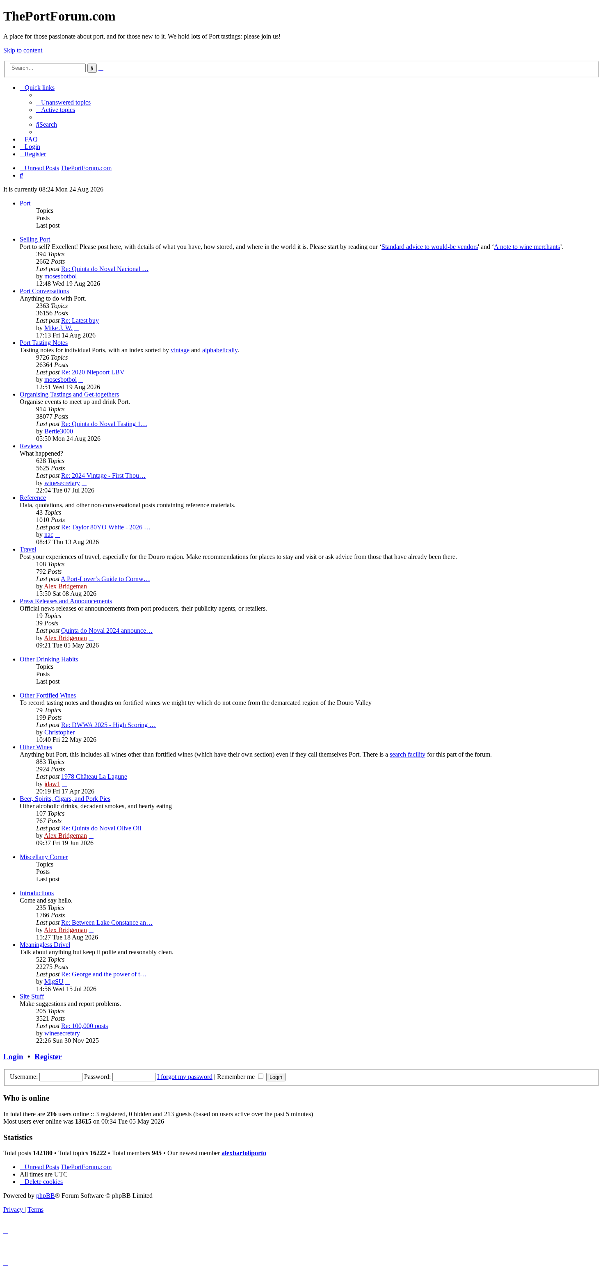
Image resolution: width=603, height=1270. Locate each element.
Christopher (59, 732)
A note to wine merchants (527, 246)
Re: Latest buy (80, 320)
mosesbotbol (60, 276)
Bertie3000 (58, 431)
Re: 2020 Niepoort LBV (93, 372)
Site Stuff (32, 996)
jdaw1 (52, 783)
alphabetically (220, 350)
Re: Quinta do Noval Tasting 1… (104, 423)
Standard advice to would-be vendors (429, 246)
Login (13, 1056)
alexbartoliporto (244, 1152)
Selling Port (35, 239)
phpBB (45, 1195)
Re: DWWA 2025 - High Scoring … (108, 724)
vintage (180, 350)
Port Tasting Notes (44, 342)
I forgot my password (184, 1076)
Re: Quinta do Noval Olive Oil (101, 828)
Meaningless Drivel (45, 944)
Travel (28, 549)
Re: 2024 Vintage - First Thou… (103, 475)
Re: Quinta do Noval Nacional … (104, 268)
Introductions (37, 892)
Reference (33, 497)
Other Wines (36, 746)
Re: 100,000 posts (84, 1025)
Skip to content (22, 50)
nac (48, 534)
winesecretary (62, 482)
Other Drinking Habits (49, 659)
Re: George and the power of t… (103, 974)
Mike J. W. (58, 327)
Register (48, 1056)
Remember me (236, 1076)
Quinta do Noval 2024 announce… (107, 630)
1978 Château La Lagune (94, 776)
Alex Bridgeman (65, 586)
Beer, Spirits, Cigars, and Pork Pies (65, 798)
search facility (407, 754)
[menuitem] (63, 102)
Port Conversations (44, 290)
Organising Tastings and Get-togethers (69, 394)
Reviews (31, 445)
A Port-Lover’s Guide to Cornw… (105, 578)
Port (25, 203)
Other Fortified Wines (48, 695)
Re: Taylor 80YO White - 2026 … (106, 527)
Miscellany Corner (44, 856)
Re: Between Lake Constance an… (107, 922)
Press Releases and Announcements (66, 600)
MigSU (54, 981)
